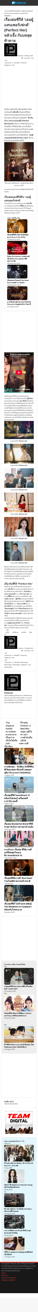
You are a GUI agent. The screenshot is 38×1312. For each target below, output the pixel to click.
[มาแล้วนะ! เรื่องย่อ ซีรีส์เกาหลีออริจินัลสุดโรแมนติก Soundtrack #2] (19, 847)
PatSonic (21, 56)
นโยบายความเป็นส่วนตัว (8, 1278)
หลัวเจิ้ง (23, 632)
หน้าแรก (7, 11)
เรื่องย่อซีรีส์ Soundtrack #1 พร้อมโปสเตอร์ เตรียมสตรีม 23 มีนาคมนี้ (17, 798)
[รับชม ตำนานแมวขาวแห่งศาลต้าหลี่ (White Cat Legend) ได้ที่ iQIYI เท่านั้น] (17, 254)
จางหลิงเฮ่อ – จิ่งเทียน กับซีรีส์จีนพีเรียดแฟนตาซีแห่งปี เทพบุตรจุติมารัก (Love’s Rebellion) (19, 769)
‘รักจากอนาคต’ (24, 594)
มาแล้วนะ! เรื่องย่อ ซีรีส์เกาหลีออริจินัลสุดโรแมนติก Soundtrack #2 (18, 852)
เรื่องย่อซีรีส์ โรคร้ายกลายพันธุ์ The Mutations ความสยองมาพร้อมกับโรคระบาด (18, 907)
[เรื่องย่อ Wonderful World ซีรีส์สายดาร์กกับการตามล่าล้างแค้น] (19, 821)
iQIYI (7, 632)
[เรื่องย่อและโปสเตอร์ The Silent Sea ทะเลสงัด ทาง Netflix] (17, 278)
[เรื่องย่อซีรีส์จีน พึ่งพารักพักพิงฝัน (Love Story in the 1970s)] (17, 232)
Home (3, 1273)
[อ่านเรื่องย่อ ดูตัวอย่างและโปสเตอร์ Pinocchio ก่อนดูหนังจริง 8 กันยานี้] (17, 300)
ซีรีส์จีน (9, 16)
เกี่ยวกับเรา (4, 1275)
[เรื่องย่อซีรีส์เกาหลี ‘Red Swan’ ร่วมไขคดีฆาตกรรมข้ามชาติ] (19, 875)
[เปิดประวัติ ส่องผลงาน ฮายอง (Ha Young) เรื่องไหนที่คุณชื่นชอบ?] (14, 1183)
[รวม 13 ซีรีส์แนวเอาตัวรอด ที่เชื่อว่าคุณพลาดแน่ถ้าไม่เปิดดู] (14, 1228)
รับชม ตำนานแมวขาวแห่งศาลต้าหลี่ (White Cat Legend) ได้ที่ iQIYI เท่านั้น (18, 259)
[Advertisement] (19, 87)
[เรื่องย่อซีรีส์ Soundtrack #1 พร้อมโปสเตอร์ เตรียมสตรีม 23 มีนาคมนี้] (19, 793)
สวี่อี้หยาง (15, 632)
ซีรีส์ (11, 11)
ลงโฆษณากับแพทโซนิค (11, 1104)
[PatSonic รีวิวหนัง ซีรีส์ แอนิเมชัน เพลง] (19, 2)
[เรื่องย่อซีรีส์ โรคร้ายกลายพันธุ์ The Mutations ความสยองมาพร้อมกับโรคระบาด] (19, 901)
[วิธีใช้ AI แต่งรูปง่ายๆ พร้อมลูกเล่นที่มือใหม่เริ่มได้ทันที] (14, 1250)
